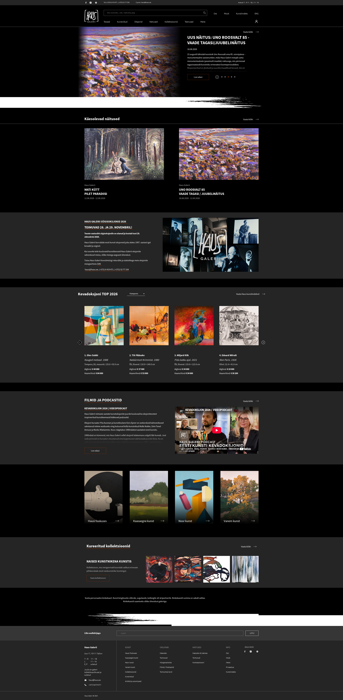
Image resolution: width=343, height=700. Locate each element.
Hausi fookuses (131, 653)
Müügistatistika (166, 662)
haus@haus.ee (146, 2)
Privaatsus (230, 667)
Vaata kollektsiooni (98, 578)
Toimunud (163, 657)
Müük (226, 13)
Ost (215, 13)
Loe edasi (198, 77)
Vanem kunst (130, 667)
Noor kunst (129, 662)
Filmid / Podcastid (167, 667)
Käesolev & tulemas (200, 653)
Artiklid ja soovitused (133, 681)
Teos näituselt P (196, 65)
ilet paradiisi (212, 65)
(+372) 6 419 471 (112, 2)
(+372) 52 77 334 (124, 2)
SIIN (99, 263)
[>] (262, 343)
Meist (228, 662)
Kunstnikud (122, 21)
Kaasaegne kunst (131, 657)
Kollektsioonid (171, 21)
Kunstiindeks (242, 13)
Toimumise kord (166, 672)
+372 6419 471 (95, 685)
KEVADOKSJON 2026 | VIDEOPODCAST (105, 408)
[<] (81, 343)
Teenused (189, 21)
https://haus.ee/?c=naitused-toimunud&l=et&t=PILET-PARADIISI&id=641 (129, 62)
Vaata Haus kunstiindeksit (247, 294)
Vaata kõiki (248, 32)
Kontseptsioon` (199, 662)
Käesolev (163, 653)
